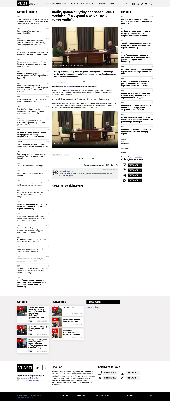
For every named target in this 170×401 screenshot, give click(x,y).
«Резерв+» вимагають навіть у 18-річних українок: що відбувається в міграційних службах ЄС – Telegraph (32, 271)
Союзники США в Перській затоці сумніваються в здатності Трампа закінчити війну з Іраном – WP (30, 230)
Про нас (65, 396)
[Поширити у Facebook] (107, 165)
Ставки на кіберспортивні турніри (30, 166)
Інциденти (86, 3)
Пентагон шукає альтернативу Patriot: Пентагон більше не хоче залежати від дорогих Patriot (31, 64)
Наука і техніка (99, 3)
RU (125, 3)
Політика (50, 3)
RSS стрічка (127, 396)
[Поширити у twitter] (112, 165)
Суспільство (73, 3)
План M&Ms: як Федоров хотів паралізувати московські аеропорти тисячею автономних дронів (31, 111)
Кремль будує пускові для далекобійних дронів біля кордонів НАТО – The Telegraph (32, 195)
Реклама (81, 396)
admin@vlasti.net (33, 378)
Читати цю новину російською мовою (107, 26)
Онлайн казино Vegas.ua (25, 397)
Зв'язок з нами (103, 396)
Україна (19, 142)
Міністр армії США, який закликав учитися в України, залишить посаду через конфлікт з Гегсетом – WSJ (31, 43)
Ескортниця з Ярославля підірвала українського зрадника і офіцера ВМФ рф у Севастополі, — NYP (31, 218)
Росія (66, 155)
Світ (18, 17)
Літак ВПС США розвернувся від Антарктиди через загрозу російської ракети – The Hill (31, 123)
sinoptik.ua (138, 157)
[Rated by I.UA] (21, 380)
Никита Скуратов (65, 171)
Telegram (68, 86)
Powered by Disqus (92, 307)
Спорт (117, 3)
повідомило (61, 82)
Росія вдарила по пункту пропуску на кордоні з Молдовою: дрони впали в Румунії (31, 156)
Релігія (110, 3)
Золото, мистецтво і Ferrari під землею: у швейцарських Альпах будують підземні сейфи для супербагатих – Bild (32, 21)
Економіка (61, 3)
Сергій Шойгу (57, 155)
